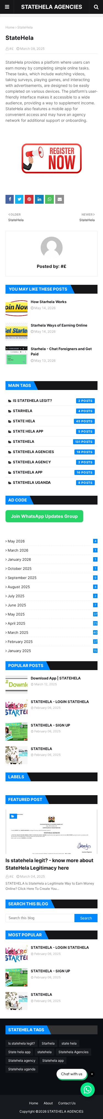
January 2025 (52, 650)
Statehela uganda (46, 482)
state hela (46, 421)
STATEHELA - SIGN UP (50, 725)
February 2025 (52, 641)
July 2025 (52, 596)
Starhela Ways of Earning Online (59, 325)
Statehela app (46, 472)
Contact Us (67, 1103)
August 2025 (52, 587)
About (48, 1103)
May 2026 (52, 541)
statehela (46, 441)
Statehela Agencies (46, 451)
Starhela (46, 411)
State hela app (46, 431)
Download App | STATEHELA (56, 678)
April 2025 (52, 623)
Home (10, 27)
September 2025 (52, 577)
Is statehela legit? (46, 400)
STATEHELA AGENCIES (51, 7)
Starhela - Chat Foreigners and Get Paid (61, 351)
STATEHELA (41, 748)
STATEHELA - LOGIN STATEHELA (60, 701)
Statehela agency (46, 462)
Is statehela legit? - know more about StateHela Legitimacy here (49, 864)
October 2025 (52, 568)
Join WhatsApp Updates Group (44, 516)
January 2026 (52, 559)
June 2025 (52, 605)
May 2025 (52, 614)
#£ (11, 48)
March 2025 (52, 632)
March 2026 (52, 550)
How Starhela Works (48, 301)
